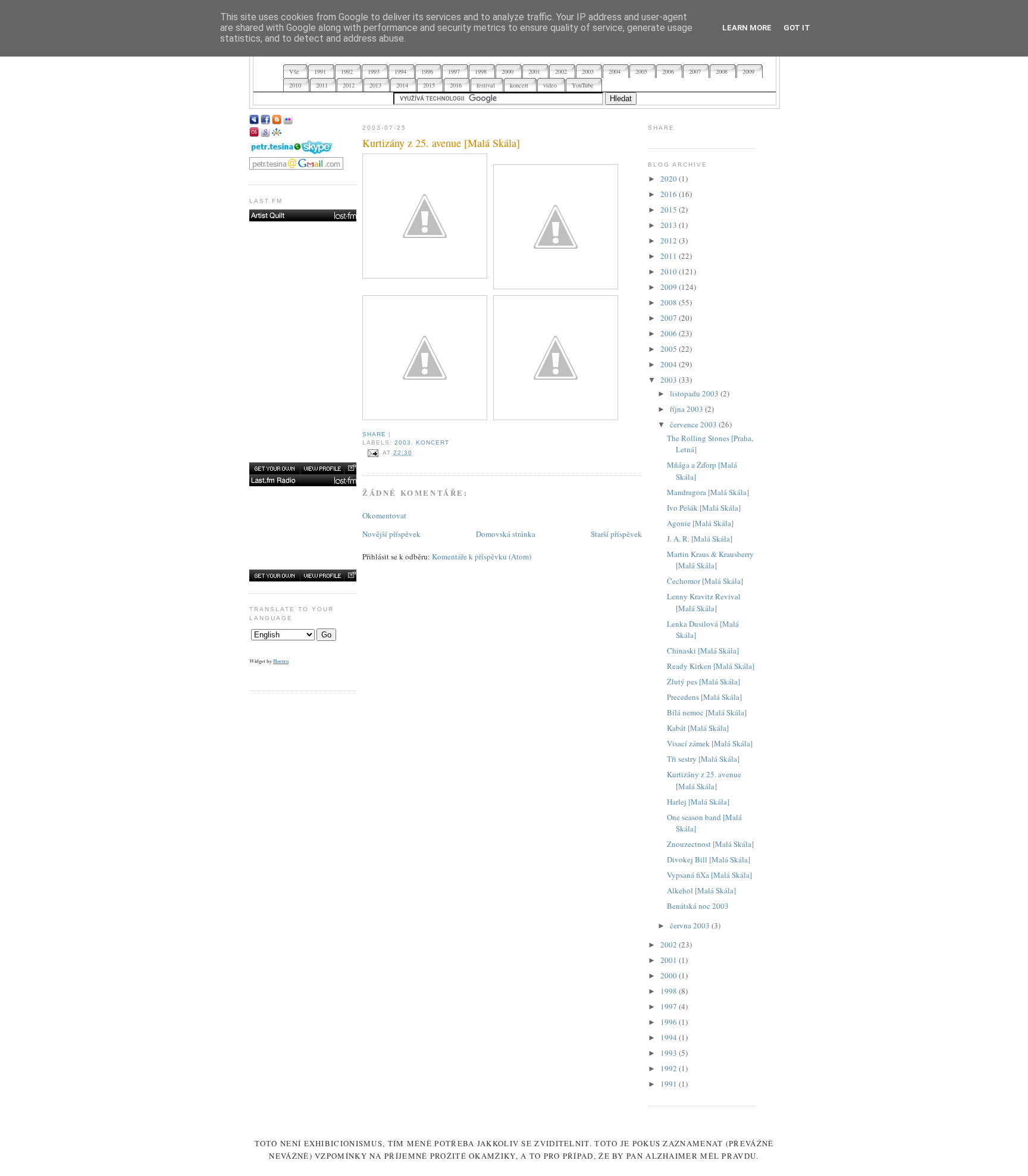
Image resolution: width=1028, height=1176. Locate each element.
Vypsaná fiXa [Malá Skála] (709, 875)
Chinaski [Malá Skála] (703, 650)
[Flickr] (288, 121)
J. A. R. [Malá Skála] (699, 538)
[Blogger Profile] (276, 121)
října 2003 (687, 409)
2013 (669, 225)
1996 (669, 1022)
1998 (669, 991)
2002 (669, 944)
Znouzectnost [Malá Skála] (710, 844)
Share (374, 434)
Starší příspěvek (616, 533)
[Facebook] (265, 121)
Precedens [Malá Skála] (704, 697)
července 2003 (694, 424)
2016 (669, 194)
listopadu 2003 (695, 393)
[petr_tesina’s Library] (304, 480)
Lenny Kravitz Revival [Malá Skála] (704, 602)
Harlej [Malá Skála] (698, 801)
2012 (669, 240)
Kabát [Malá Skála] (698, 728)
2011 (669, 256)
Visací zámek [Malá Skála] (710, 743)
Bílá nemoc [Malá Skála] (707, 712)
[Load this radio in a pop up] (351, 575)
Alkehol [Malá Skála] (701, 890)
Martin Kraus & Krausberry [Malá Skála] (710, 560)
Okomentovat (384, 515)
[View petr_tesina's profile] (322, 468)
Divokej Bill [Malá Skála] (708, 859)
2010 (669, 271)
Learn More (747, 27)
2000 (669, 975)
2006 (669, 333)
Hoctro (281, 661)
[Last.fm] (254, 134)
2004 (669, 364)
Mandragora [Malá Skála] (708, 492)
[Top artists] (304, 215)
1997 (669, 1006)
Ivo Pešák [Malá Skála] (704, 507)
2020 (669, 178)
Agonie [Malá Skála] (700, 523)
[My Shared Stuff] (265, 134)
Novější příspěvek (391, 533)
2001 (669, 960)
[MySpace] (254, 121)
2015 (669, 209)
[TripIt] (276, 134)
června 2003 (691, 925)
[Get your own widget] (274, 468)
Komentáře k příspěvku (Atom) (481, 556)
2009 (669, 287)
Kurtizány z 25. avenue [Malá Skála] (441, 143)
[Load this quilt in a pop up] (351, 468)
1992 (669, 1068)
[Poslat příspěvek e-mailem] (372, 452)
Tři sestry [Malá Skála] (703, 758)
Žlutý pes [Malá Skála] (703, 681)
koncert (432, 442)
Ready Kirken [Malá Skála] (710, 666)
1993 (669, 1052)
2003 (402, 442)
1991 (669, 1083)
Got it (796, 27)
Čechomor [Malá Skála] (705, 581)
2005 (669, 348)
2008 (669, 302)
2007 (669, 317)
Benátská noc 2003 (698, 905)
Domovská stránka (505, 533)
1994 (669, 1037)
